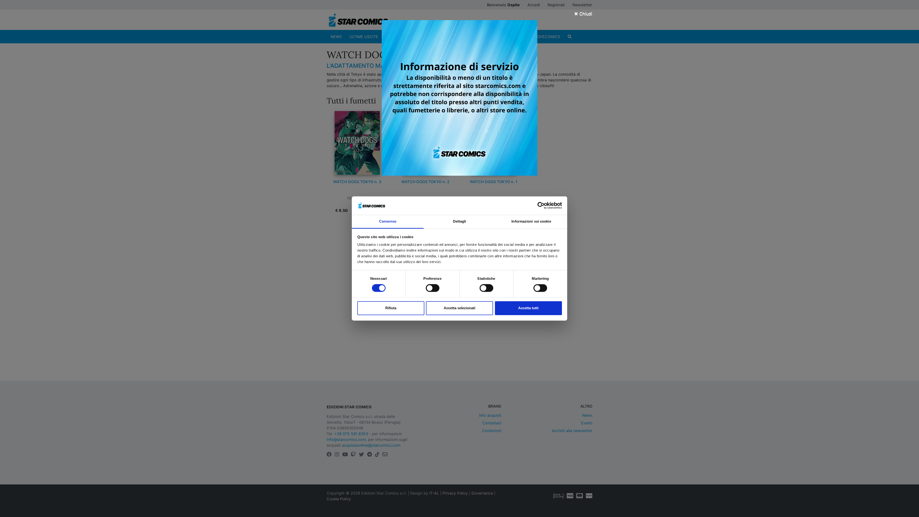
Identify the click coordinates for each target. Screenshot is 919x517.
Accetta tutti (528, 308)
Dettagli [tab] (459, 221)
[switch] (432, 288)
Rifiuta (390, 308)
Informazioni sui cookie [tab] (531, 221)
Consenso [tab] (387, 221)
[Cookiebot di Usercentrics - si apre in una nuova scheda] (541, 205)
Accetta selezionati (459, 308)
